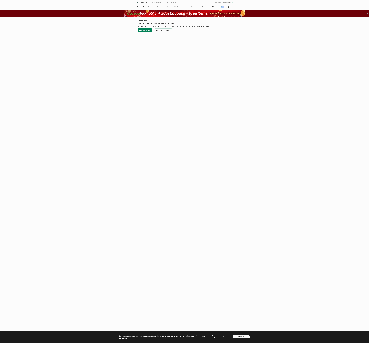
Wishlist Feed (178, 7)
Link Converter (204, 7)
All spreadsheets (144, 30)
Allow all (241, 337)
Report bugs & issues (163, 30)
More (214, 7)
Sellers (193, 7)
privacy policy (170, 336)
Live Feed (167, 7)
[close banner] (367, 13)
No (223, 337)
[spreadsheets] (187, 7)
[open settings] (228, 7)
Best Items (157, 7)
